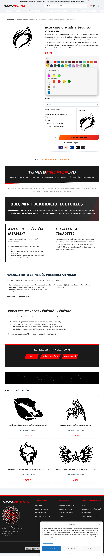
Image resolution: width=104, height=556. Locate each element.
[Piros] (55, 62)
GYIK (31, 356)
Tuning (14, 5)
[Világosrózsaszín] (77, 65)
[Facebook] (88, 1)
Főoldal (8, 11)
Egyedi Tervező (70, 356)
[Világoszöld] (84, 65)
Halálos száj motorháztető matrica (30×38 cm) (28, 425)
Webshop (38, 505)
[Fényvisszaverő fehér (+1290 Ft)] (49, 81)
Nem (48, 120)
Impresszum (86, 513)
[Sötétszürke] (55, 65)
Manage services (48, 543)
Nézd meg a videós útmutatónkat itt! (42, 334)
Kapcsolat (62, 516)
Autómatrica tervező (34, 11)
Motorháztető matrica (28, 430)
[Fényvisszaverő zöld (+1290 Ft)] (69, 81)
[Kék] (58, 62)
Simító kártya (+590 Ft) (54, 123)
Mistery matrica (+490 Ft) (55, 126)
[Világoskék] (69, 65)
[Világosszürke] (80, 65)
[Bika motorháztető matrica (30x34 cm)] (76, 409)
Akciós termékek (41, 509)
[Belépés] (98, 6)
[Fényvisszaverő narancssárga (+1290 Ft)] (54, 81)
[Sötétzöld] (58, 65)
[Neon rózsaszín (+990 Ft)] (49, 75)
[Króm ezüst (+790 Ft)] (54, 86)
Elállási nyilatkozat (89, 516)
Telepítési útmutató (66, 505)
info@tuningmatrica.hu (27, 1)
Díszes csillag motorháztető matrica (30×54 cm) (76, 470)
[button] (100, 524)
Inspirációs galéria (42, 516)
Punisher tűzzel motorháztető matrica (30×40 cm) (28, 470)
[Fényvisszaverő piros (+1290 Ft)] (59, 81)
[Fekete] (47, 62)
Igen (48, 117)
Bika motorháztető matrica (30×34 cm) (75, 425)
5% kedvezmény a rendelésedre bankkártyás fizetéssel (66, 1)
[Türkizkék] (62, 65)
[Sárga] (47, 65)
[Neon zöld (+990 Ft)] (59, 75)
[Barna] (69, 62)
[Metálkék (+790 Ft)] (49, 92)
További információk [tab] (49, 160)
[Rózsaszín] (95, 62)
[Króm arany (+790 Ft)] (49, 86)
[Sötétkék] (51, 65)
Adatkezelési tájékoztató (91, 509)
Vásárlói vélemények (50, 356)
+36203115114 (41, 1)
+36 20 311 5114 (6, 535)
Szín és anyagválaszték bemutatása (56, 11)
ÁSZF (83, 505)
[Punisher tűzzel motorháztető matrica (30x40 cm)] (28, 453)
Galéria (74, 11)
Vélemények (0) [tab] (65, 160)
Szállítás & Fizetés (66, 513)
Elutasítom (71, 548)
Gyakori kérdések (65, 509)
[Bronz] (77, 62)
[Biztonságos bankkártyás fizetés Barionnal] (38, 548)
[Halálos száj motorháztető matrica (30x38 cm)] (28, 409)
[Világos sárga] (66, 65)
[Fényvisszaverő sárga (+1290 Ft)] (64, 81)
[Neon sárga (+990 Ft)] (54, 75)
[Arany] (62, 62)
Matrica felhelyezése (88, 11)
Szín (48, 58)
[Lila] (80, 62)
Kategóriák (18, 11)
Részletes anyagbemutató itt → (19, 296)
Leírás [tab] (36, 160)
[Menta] (84, 62)
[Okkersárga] (91, 62)
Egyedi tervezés (41, 513)
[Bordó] (73, 62)
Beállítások (91, 548)
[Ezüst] (66, 62)
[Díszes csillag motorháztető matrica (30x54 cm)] (76, 453)
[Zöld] (88, 65)
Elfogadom (51, 548)
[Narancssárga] (88, 62)
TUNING (15, 502)
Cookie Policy (70, 553)
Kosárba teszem (79, 138)
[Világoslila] (73, 65)
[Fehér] (51, 62)
